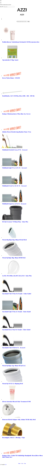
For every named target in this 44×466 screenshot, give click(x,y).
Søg (28, 21)
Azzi (5, 464)
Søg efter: (1, 6)
